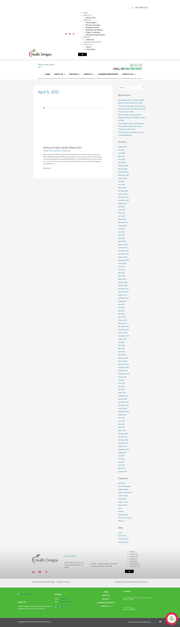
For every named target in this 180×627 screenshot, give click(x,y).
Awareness (121, 483)
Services (134, 556)
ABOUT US (87, 15)
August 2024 (122, 203)
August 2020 (122, 339)
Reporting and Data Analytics (95, 35)
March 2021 (122, 317)
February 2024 (123, 222)
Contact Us (135, 566)
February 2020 (123, 358)
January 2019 (122, 399)
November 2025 (123, 175)
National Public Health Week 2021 (62, 147)
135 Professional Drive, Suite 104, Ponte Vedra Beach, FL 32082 (74, 565)
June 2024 (121, 210)
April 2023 (121, 238)
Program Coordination (93, 32)
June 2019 (121, 383)
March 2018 (122, 430)
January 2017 (122, 471)
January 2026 (122, 169)
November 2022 (123, 254)
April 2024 (121, 216)
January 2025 (122, 194)
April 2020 (121, 352)
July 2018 (121, 418)
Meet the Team (90, 18)
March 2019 (122, 393)
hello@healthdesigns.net (66, 601)
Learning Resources (106, 602)
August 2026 (122, 147)
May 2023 (121, 235)
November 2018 (123, 405)
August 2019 (122, 377)
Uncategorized (123, 515)
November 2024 (123, 200)
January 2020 (122, 361)
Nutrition (121, 511)
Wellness (57, 151)
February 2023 (123, 244)
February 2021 (123, 320)
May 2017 (121, 462)
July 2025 (121, 181)
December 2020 (123, 326)
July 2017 (121, 456)
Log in (120, 532)
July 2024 (121, 207)
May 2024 (121, 213)
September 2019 (123, 374)
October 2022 (122, 257)
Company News (123, 489)
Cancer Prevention (124, 486)
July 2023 (121, 229)
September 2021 (123, 298)
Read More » (47, 168)
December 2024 (123, 197)
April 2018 (121, 427)
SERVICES (87, 20)
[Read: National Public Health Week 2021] (73, 125)
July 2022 (121, 266)
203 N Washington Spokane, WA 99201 (129, 608)
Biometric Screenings (93, 25)
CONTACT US (88, 44)
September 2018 (123, 411)
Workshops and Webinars (94, 30)
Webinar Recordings (125, 518)
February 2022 (123, 282)
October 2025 (122, 178)
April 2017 (121, 465)
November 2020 (123, 330)
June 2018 (121, 421)
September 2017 (123, 449)
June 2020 (121, 345)
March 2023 (122, 241)
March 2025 (122, 188)
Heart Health (122, 499)
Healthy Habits (123, 496)
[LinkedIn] (131, 65)
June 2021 (121, 307)
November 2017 (123, 443)
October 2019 (122, 371)
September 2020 (123, 336)
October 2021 (122, 295)
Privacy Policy (90, 49)
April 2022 (121, 276)
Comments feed (123, 539)
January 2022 (122, 285)
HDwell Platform (91, 22)
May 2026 (121, 156)
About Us (134, 554)
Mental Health (122, 505)
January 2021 (122, 323)
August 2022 (122, 263)
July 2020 (121, 342)
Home (132, 552)
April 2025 (121, 184)
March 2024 (122, 219)
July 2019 (121, 380)
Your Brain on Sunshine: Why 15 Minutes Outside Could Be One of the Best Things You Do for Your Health (131, 109)
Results (133, 559)
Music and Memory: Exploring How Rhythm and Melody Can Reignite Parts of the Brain (132, 117)
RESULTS (86, 37)
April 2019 (121, 389)
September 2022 (123, 260)
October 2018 (122, 408)
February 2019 (123, 396)
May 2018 (121, 424)
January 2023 (122, 247)
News (120, 508)
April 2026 (121, 159)
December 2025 (123, 172)
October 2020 (122, 333)
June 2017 (121, 459)
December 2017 (123, 440)
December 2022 (123, 251)
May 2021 (121, 311)
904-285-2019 (141, 7)
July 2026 (121, 150)
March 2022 (122, 279)
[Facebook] (136, 65)
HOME (85, 13)
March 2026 (122, 162)
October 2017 (122, 446)
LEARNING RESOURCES (92, 42)
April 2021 (121, 314)
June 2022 (121, 270)
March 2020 (122, 355)
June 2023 (121, 232)
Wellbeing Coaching (92, 27)
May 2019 (121, 386)
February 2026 (123, 166)
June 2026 (121, 153)
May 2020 (121, 348)
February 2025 (123, 191)
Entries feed (122, 536)
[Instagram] (64, 607)
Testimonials (90, 39)
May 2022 (121, 273)
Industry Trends (48, 151)
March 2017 (122, 468)
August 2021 (122, 301)
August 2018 (122, 415)
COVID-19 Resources (125, 492)
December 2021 (123, 288)
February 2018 (123, 434)
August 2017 (122, 452)
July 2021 (121, 304)
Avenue (145, 582)
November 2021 (123, 292)
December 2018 (123, 402)
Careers (88, 47)
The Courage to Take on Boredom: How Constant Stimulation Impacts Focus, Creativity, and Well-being (131, 126)
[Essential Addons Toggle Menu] (82, 54)
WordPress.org (123, 542)
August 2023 (122, 225)
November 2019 (123, 367)
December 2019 (123, 364)
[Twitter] (140, 65)
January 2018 (122, 437)
